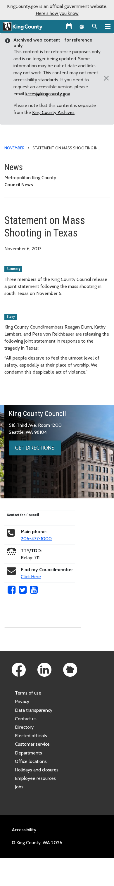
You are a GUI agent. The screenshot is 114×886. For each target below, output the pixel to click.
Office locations (31, 761)
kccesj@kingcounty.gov (47, 93)
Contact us (26, 718)
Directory (24, 727)
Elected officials (31, 735)
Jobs (19, 787)
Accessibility (24, 830)
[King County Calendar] (69, 26)
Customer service (32, 744)
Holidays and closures (36, 770)
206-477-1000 (36, 538)
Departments (28, 753)
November (14, 148)
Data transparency (33, 710)
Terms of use (28, 693)
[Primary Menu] (107, 26)
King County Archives (53, 112)
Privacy (22, 701)
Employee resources (35, 778)
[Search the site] (94, 26)
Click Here (31, 576)
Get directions (35, 448)
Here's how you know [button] (57, 13)
